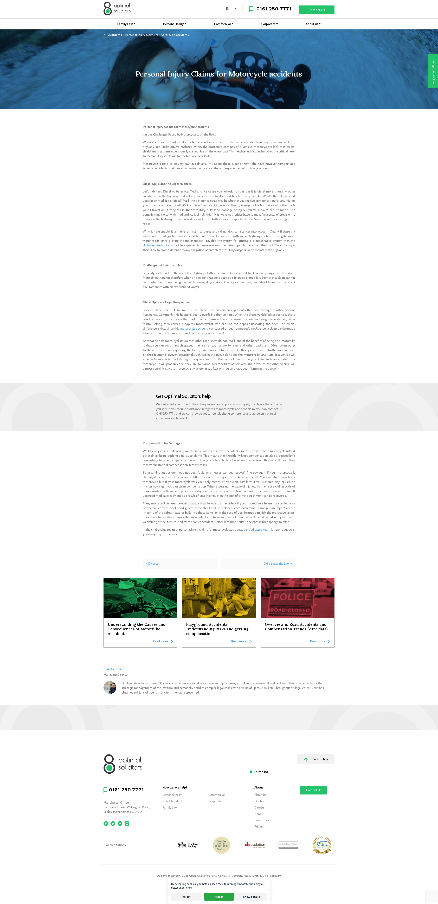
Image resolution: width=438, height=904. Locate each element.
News (258, 814)
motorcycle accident (194, 328)
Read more (160, 641)
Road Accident (172, 801)
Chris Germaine (114, 669)
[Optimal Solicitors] (117, 8)
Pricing (258, 826)
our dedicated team (257, 529)
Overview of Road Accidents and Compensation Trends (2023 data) (296, 626)
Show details (251, 896)
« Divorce (152, 564)
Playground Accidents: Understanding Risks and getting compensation (217, 629)
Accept (219, 896)
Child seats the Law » (277, 564)
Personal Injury (173, 24)
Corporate (268, 24)
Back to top (320, 759)
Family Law (125, 24)
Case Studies (263, 820)
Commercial (222, 24)
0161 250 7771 (273, 9)
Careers (259, 807)
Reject (186, 896)
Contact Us (316, 10)
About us (312, 24)
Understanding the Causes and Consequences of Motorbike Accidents (136, 629)
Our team (260, 801)
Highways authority (156, 245)
